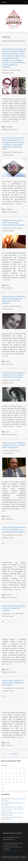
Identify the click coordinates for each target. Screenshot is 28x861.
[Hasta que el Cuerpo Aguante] (14, 20)
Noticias (6, 285)
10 (10, 754)
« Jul (2, 788)
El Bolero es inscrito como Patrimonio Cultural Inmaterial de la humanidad (13, 222)
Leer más (15, 121)
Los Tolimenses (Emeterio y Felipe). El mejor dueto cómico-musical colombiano (13, 809)
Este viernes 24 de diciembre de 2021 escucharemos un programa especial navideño (14, 529)
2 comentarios (8, 519)
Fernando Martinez (6, 807)
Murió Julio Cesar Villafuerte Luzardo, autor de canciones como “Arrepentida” (13, 445)
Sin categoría (8, 127)
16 (24, 776)
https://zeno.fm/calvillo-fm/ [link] (11, 850)
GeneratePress (14, 858)
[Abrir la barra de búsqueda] (26, 2)
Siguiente (15, 754)
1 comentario (8, 288)
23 (24, 779)
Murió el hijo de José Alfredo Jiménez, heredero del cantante (13, 608)
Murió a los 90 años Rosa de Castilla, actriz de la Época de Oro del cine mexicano (13, 374)
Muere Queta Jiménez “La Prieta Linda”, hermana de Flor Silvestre (12, 682)
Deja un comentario (10, 129)
